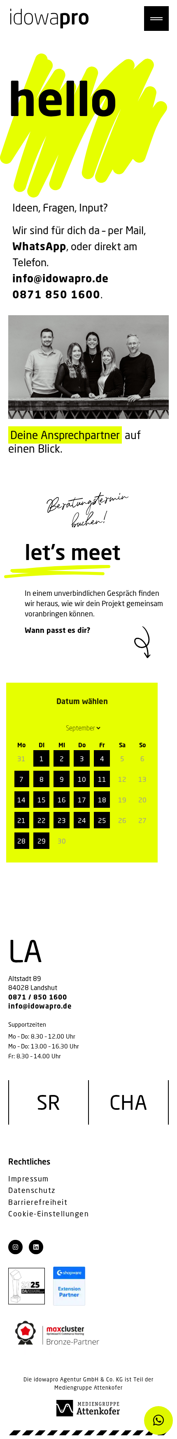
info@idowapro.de (60, 278)
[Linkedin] (36, 1247)
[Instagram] (15, 1247)
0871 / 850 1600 (37, 997)
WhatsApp (39, 246)
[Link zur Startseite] (49, 18)
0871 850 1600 (56, 294)
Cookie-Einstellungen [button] (48, 1213)
